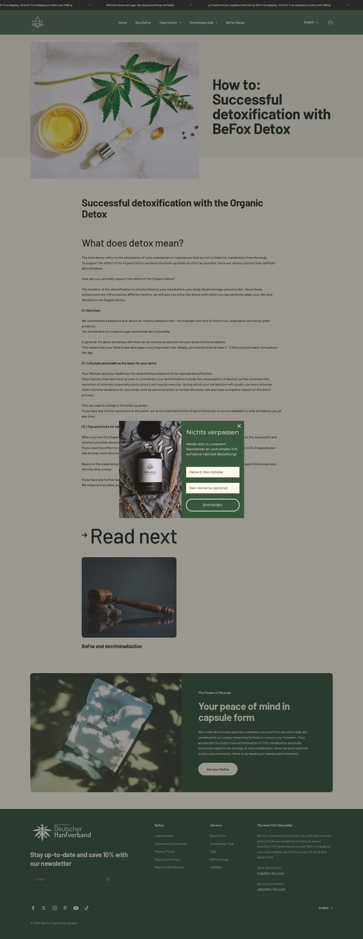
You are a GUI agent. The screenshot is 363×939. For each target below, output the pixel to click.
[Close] (239, 426)
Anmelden (213, 505)
